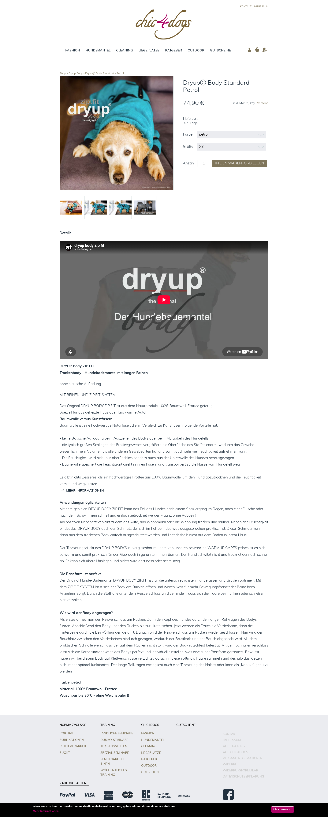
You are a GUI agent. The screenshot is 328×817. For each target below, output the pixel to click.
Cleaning (124, 50)
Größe (188, 146)
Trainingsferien (113, 746)
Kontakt (246, 7)
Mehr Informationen (46, 811)
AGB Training (234, 746)
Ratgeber (173, 50)
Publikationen (72, 739)
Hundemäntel (98, 50)
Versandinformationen (243, 758)
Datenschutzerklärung (243, 776)
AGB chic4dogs (235, 752)
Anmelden (249, 50)
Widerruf (231, 764)
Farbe (187, 134)
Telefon (264, 50)
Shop (63, 73)
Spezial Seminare (114, 752)
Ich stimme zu (283, 809)
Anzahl (189, 163)
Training (107, 724)
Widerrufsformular (240, 770)
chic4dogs (150, 724)
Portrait (67, 733)
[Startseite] (164, 25)
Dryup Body (76, 73)
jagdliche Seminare (116, 733)
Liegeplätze (149, 50)
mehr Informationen (85, 490)
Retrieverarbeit (73, 746)
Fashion (72, 50)
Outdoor (196, 50)
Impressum (261, 7)
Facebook (228, 794)
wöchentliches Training (113, 772)
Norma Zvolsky (73, 724)
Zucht (65, 752)
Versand (262, 103)
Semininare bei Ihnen (112, 761)
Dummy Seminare (114, 739)
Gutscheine (220, 50)
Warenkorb (257, 50)
